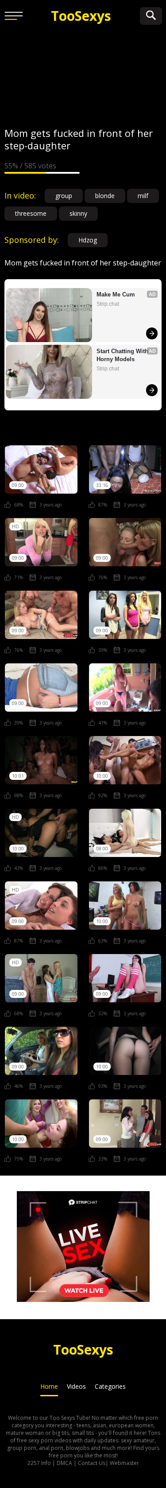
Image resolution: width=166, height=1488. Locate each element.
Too (81, 16)
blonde (105, 195)
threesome (30, 213)
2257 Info (39, 1463)
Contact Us (91, 1463)
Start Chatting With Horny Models (123, 355)
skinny (78, 213)
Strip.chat (108, 304)
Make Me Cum (116, 294)
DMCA (64, 1463)
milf (143, 195)
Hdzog (87, 240)
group (63, 195)
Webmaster (124, 1463)
